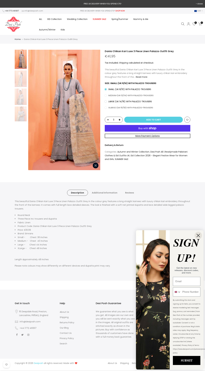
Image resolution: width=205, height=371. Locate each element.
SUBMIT (187, 360)
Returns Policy (67, 322)
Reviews (129, 192)
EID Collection (54, 19)
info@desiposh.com (33, 10)
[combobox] (177, 292)
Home (18, 39)
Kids (63, 29)
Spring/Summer (120, 19)
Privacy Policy (67, 338)
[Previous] (33, 110)
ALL (40, 19)
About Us (64, 311)
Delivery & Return (114, 145)
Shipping (123, 62)
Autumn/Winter (47, 29)
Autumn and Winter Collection (133, 151)
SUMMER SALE (99, 19)
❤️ (76, 363)
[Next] (95, 110)
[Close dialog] (198, 235)
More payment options (147, 135)
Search (63, 343)
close (200, 3)
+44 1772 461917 (12, 10)
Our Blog (64, 327)
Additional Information (104, 192)
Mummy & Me (140, 19)
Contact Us (66, 333)
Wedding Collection (77, 19)
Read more (141, 76)
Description (77, 192)
